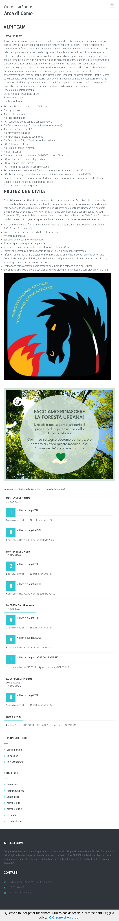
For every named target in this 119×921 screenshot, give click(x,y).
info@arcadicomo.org (20, 892)
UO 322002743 (18, 499)
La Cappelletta (14, 821)
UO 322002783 (18, 553)
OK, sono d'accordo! (64, 917)
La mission (12, 755)
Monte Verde (13, 802)
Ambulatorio (13, 784)
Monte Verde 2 (14, 808)
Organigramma (14, 749)
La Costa (11, 815)
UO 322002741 (20, 607)
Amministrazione (15, 790)
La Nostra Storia (15, 761)
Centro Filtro (13, 796)
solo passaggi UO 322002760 (19, 682)
